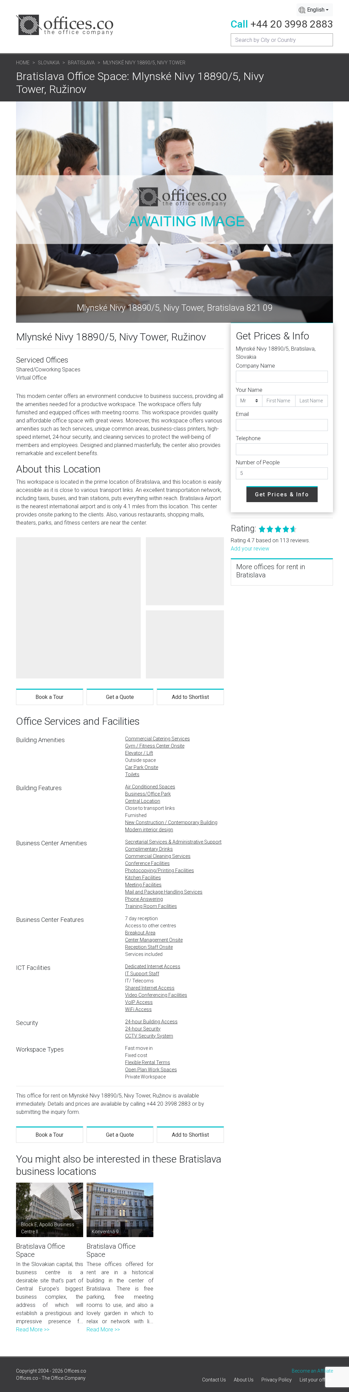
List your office (315, 1379)
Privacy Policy (276, 1379)
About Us (244, 1379)
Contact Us (214, 1379)
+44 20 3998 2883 (292, 24)
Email (242, 414)
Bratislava (81, 62)
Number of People (258, 462)
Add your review (250, 548)
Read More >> (32, 1329)
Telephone (248, 438)
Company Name (255, 366)
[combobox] (315, 9)
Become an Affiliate (312, 1371)
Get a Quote (120, 697)
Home (23, 62)
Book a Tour (49, 697)
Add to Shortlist (190, 697)
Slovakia (49, 62)
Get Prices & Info (282, 494)
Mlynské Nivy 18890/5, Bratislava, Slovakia (276, 353)
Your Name (249, 390)
